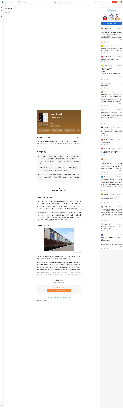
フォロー (110, 28)
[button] (111, 35)
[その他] (78, 130)
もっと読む (120, 39)
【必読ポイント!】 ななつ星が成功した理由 (10, 12)
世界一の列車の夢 (8, 8)
